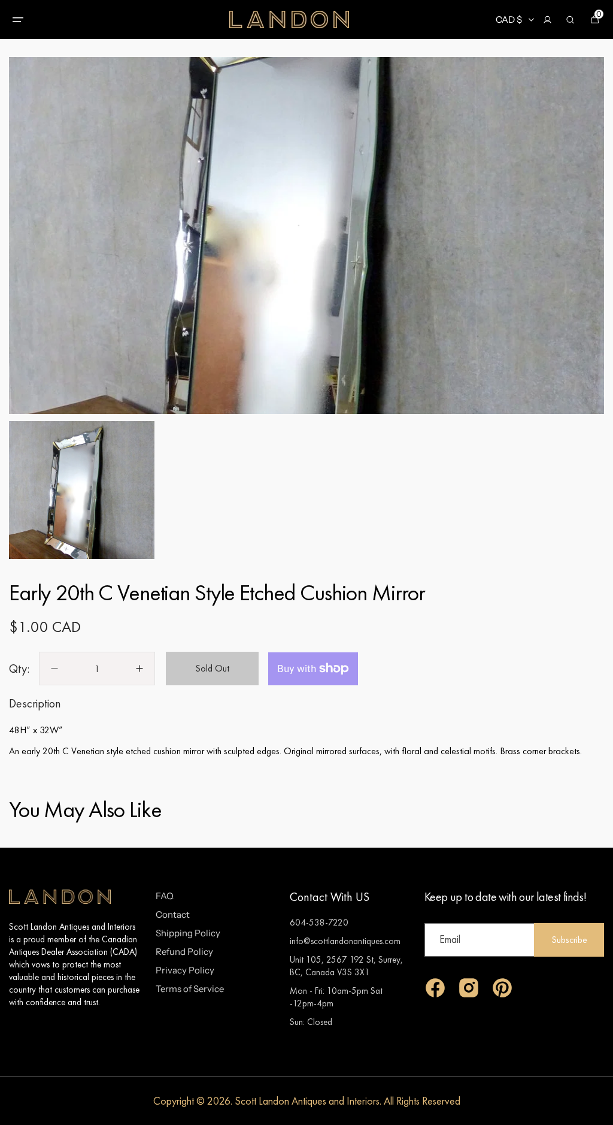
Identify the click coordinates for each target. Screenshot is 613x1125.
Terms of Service (190, 988)
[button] (18, 20)
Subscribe (569, 939)
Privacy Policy (185, 970)
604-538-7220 (319, 922)
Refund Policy (184, 951)
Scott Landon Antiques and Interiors (307, 1101)
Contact (173, 914)
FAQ (165, 896)
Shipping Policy (188, 933)
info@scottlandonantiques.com (345, 940)
